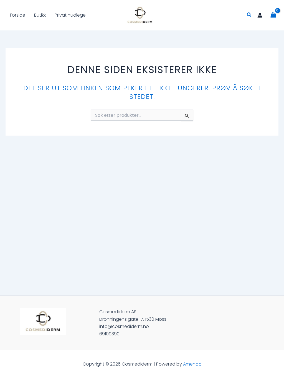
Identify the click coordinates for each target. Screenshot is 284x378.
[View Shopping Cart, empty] (273, 15)
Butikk (40, 15)
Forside (17, 15)
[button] (249, 15)
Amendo (192, 364)
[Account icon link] (259, 15)
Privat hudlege (70, 15)
